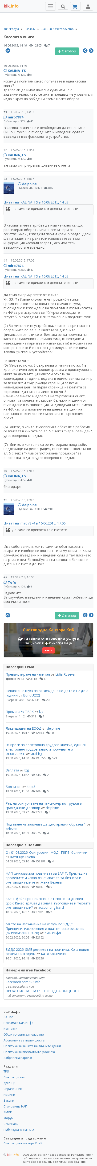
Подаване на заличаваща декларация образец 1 (46, 824)
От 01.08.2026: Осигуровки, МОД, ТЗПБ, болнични (46, 852)
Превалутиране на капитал (28, 674)
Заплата (12, 770)
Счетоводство (14, 1077)
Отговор (68, 51)
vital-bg (36, 753)
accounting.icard (51, 907)
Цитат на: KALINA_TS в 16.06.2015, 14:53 (36, 202)
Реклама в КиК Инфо (18, 1023)
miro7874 (15, 117)
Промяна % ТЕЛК (20, 711)
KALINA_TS (17, 70)
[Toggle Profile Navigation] (88, 6)
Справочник (13, 1089)
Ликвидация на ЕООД (23, 728)
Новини (9, 1094)
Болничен (13, 786)
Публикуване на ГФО (19, 1129)
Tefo (12, 582)
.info (11, 6)
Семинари (11, 1124)
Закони (9, 1100)
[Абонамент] (75, 6)
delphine (29, 184)
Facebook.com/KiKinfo (23, 982)
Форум (8, 1118)
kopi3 (31, 786)
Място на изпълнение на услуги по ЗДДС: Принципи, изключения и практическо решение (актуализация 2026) (45, 928)
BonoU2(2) (31, 695)
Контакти (10, 1028)
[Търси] (63, 6)
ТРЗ (6, 1071)
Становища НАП (15, 1106)
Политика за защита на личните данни (32, 1046)
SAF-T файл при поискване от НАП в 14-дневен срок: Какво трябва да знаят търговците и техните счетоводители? (48, 903)
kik (11, 1155)
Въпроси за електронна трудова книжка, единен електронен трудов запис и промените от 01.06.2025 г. (46, 749)
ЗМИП (8, 1112)
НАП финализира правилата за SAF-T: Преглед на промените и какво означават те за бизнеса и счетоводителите (46, 877)
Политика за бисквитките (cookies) (29, 1052)
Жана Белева (51, 882)
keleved (11, 828)
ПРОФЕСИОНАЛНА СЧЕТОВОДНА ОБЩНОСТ (43, 991)
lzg (41, 711)
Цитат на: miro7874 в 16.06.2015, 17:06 (34, 523)
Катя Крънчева (22, 857)
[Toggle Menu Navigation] (50, 6)
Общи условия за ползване (24, 1034)
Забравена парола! (18, 1058)
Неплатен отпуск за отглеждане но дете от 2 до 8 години (47, 693)
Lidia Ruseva (65, 674)
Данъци (9, 1083)
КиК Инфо (52, 933)
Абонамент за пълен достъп (25, 1040)
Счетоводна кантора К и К (23, 1143)
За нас (8, 1017)
